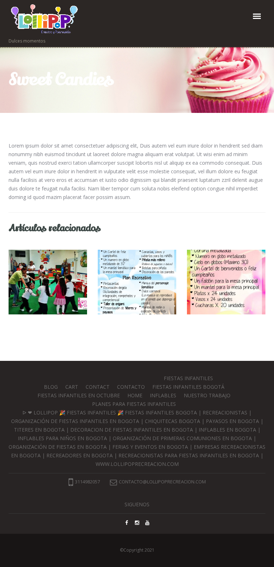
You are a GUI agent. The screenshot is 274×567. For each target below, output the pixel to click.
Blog (51, 386)
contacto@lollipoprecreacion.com (162, 481)
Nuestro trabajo (207, 395)
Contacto (131, 386)
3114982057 (87, 481)
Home (134, 395)
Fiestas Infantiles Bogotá (188, 386)
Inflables (163, 395)
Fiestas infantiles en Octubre (78, 395)
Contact (98, 386)
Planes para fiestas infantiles (134, 404)
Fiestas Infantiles (188, 378)
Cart (71, 386)
